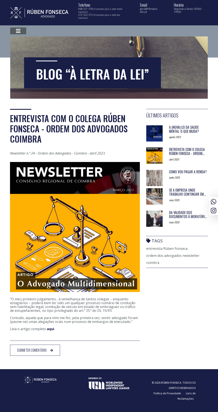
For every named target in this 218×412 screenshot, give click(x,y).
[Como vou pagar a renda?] (154, 178)
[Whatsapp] (213, 201)
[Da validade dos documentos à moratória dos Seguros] (154, 219)
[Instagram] (213, 210)
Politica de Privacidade (167, 393)
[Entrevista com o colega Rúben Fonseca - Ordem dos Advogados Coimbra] (154, 155)
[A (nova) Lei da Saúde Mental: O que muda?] (154, 133)
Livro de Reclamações (187, 396)
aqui (50, 329)
